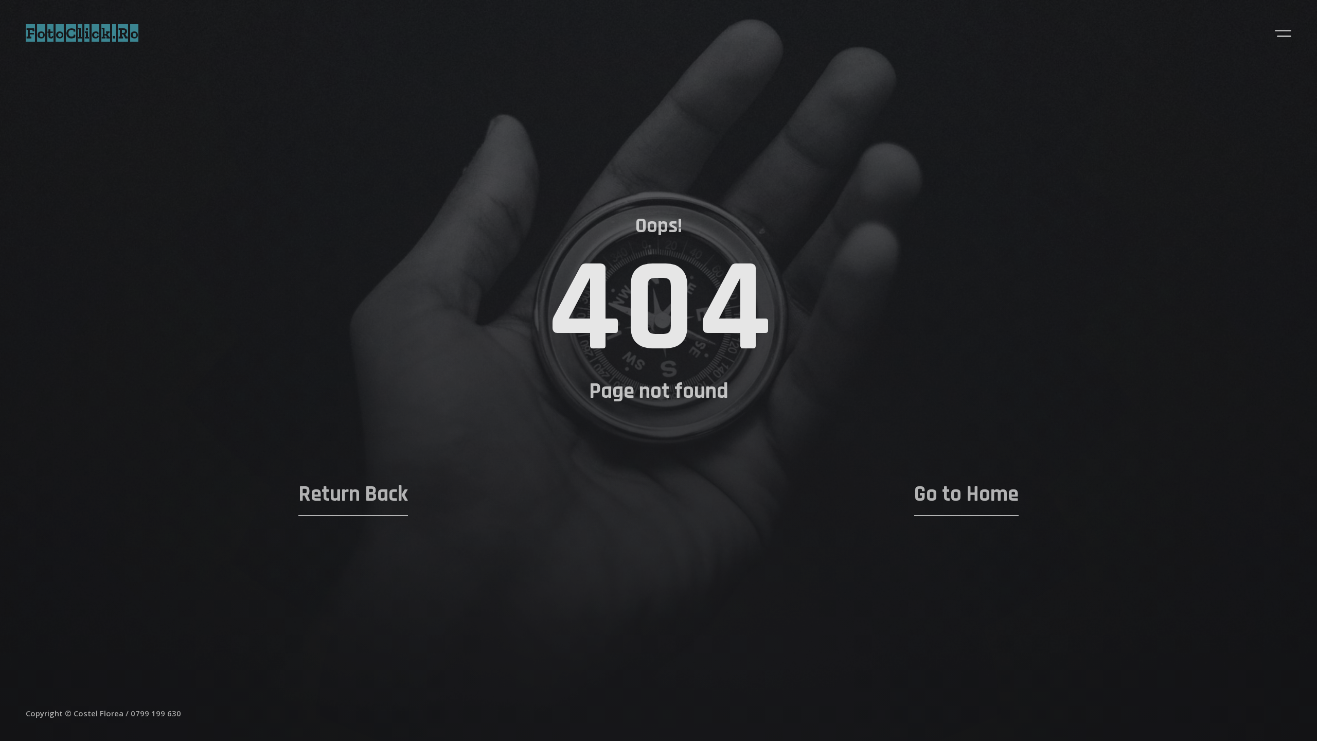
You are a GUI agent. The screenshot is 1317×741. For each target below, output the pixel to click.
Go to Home (966, 494)
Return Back (353, 494)
